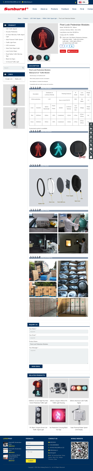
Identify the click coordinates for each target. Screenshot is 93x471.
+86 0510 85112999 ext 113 (13, 2)
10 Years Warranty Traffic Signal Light (15, 35)
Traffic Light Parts (11, 42)
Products (25, 18)
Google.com (9, 79)
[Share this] (62, 46)
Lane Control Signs (11, 51)
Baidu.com (18, 79)
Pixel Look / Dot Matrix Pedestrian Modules (75, 37)
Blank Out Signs (10, 59)
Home (19, 18)
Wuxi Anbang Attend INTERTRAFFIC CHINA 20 (14, 457)
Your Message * (33, 347)
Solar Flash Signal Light (13, 48)
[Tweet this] (67, 46)
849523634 (53, 442)
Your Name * (32, 329)
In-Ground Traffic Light (12, 62)
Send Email (74, 51)
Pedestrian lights (67, 39)
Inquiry (63, 51)
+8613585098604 (54, 445)
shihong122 (53, 453)
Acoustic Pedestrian (11, 31)
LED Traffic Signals (35, 18)
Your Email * (32, 335)
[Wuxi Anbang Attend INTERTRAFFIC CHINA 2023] (5, 458)
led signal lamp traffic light (70, 43)
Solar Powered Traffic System (14, 39)
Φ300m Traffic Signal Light (50, 18)
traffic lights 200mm (75, 41)
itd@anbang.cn (28, 2)
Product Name (33, 341)
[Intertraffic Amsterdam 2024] (5, 452)
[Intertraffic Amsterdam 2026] (5, 446)
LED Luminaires (10, 45)
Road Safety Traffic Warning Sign (14, 55)
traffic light (65, 41)
